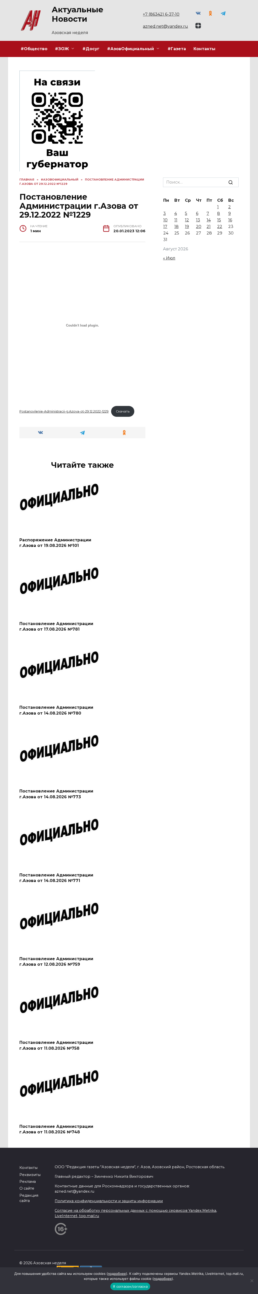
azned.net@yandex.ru (165, 26)
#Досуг (91, 48)
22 (219, 226)
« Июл (169, 258)
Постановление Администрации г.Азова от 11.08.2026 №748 (56, 1129)
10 (165, 220)
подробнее (117, 1274)
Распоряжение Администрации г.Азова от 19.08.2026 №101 (55, 542)
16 (230, 220)
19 (187, 226)
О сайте (26, 1188)
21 (209, 226)
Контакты (204, 48)
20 (198, 226)
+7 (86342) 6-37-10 (161, 14)
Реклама (27, 1181)
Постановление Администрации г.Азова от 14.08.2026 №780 (56, 710)
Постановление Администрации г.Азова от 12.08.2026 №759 (56, 961)
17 (165, 226)
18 (176, 226)
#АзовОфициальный (130, 48)
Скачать (123, 411)
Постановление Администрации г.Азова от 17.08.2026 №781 (56, 626)
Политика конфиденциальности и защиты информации (109, 1201)
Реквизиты (30, 1174)
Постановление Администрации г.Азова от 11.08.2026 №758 (56, 1045)
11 (175, 220)
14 (209, 220)
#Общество (34, 48)
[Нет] (251, 1280)
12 (187, 220)
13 (198, 220)
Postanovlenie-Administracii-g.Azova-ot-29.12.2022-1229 (64, 411)
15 (219, 220)
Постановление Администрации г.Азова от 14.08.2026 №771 (56, 877)
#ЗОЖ (62, 48)
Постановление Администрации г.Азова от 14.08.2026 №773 (56, 794)
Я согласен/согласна (130, 1286)
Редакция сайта (28, 1198)
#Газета (177, 48)
